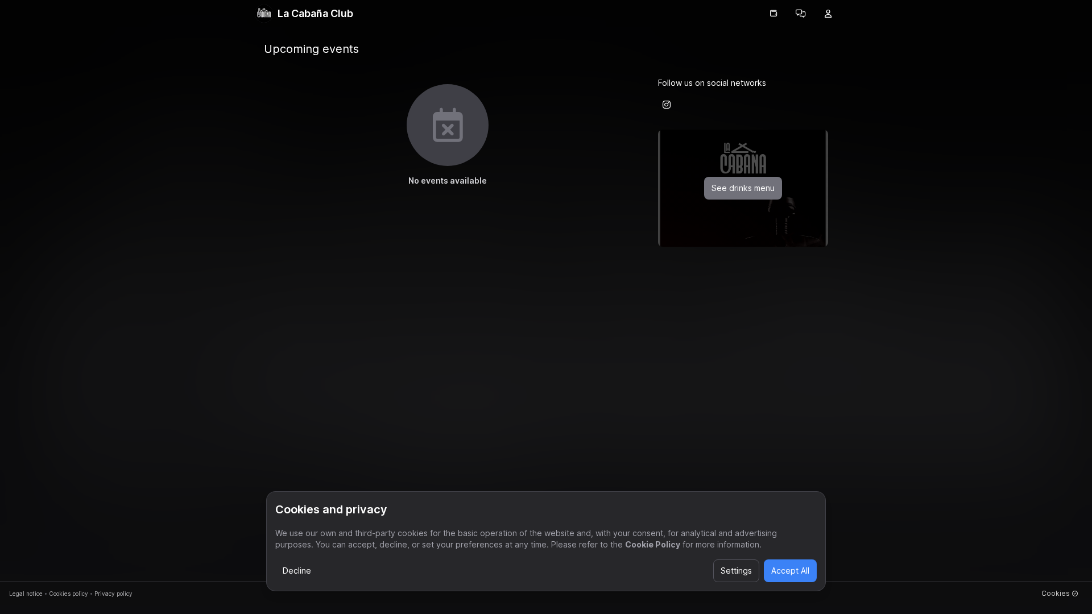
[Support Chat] (801, 14)
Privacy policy (113, 593)
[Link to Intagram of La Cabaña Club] (666, 104)
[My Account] (828, 14)
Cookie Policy (652, 544)
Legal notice (26, 593)
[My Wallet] (773, 14)
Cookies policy (68, 593)
